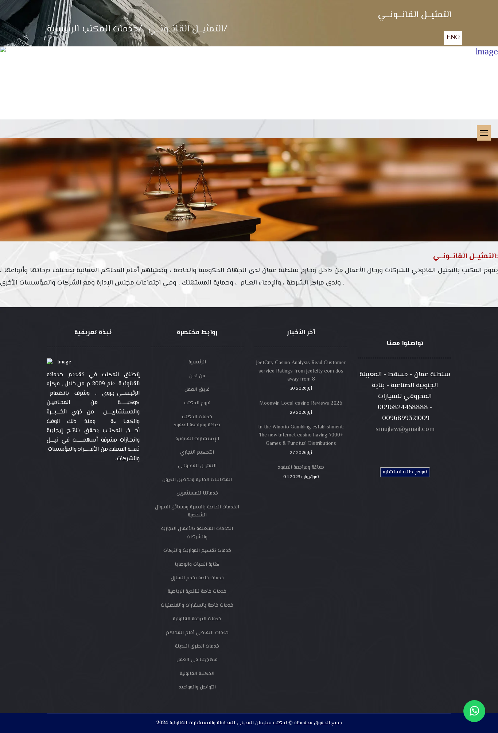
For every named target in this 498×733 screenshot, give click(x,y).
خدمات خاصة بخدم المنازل (197, 578)
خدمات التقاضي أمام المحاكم (197, 633)
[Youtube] (405, 447)
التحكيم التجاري (197, 452)
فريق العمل (197, 390)
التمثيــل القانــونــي (197, 466)
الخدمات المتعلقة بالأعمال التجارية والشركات (197, 533)
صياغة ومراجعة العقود (197, 425)
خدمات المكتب (197, 417)
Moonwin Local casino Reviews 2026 (301, 408)
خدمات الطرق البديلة (197, 646)
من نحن (197, 376)
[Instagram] (419, 447)
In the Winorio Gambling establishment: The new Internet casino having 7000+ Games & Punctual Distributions (301, 439)
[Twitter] (391, 447)
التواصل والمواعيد (197, 687)
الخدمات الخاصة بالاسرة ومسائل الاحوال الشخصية (197, 511)
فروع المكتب (197, 403)
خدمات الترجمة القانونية (197, 619)
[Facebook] (377, 447)
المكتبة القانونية (197, 674)
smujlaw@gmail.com (405, 429)
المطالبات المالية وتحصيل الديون (197, 480)
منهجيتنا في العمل (197, 660)
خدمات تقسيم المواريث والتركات (197, 551)
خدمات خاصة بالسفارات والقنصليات (197, 606)
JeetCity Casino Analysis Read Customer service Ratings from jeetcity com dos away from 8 (301, 375)
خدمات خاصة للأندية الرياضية (197, 592)
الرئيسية (197, 362)
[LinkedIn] (432, 447)
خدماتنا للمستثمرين (197, 493)
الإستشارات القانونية (197, 439)
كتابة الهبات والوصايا (197, 565)
